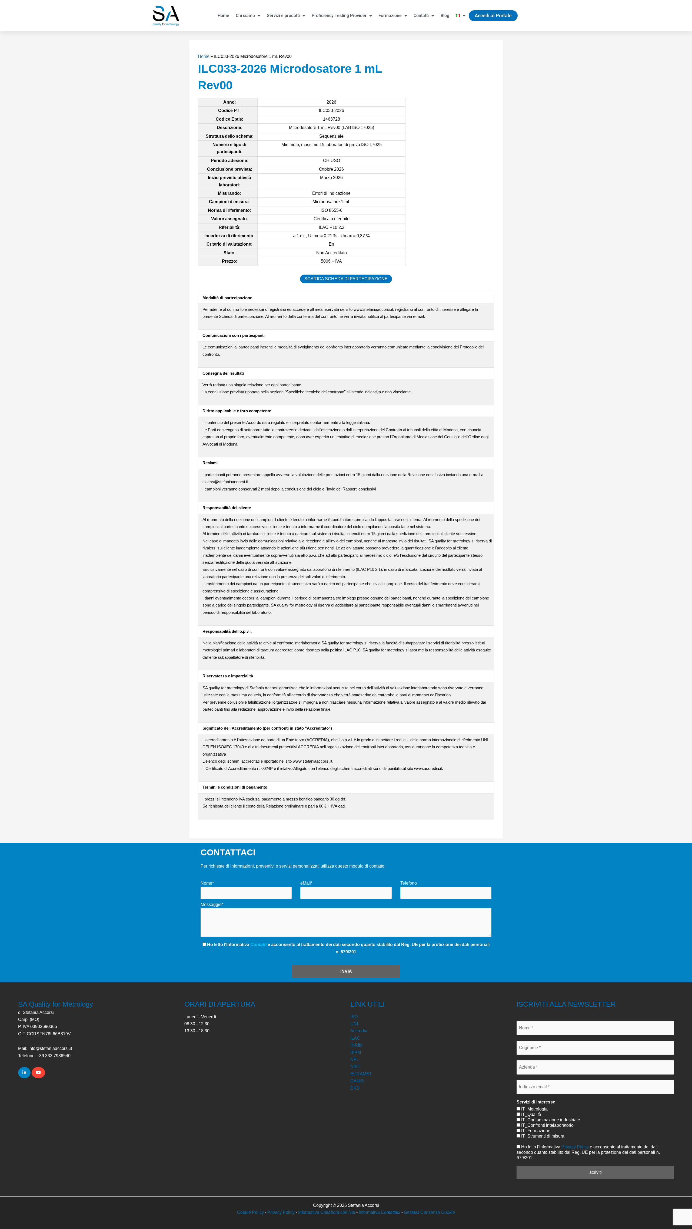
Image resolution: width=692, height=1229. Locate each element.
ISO (354, 1016)
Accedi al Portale (493, 15)
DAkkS (357, 1081)
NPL (354, 1059)
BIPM (355, 1052)
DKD (355, 1088)
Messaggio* (212, 904)
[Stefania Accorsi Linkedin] (24, 1072)
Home (223, 15)
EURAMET (361, 1074)
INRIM (356, 1045)
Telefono (408, 883)
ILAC (355, 1038)
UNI (354, 1024)
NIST (355, 1066)
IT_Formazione (535, 1130)
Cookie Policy (250, 1212)
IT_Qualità (530, 1114)
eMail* (306, 883)
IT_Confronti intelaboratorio (547, 1125)
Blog (445, 15)
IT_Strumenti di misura (542, 1136)
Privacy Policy (575, 1147)
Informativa (326, 1212)
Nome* (207, 883)
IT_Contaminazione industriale (550, 1120)
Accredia (358, 1031)
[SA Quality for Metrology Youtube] (38, 1072)
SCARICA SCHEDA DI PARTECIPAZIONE (346, 278)
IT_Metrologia (534, 1109)
